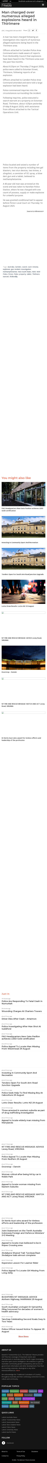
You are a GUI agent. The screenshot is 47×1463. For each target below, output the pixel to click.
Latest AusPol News (9, 1432)
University (37, 1395)
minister (18, 1399)
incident (17, 269)
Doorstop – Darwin (11, 1167)
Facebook (10, 1443)
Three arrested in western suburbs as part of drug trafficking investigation (23, 1111)
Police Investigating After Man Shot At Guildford (21, 1027)
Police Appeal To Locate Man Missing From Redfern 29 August (21, 1158)
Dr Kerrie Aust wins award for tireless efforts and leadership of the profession (22, 1222)
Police (16, 274)
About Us (4, 1451)
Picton (10, 274)
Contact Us (5, 1456)
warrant (6, 276)
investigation (26, 269)
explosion (6, 269)
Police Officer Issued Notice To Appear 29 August (23, 1330)
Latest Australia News (9, 1417)
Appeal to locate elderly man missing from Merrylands (23, 1121)
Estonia (35, 267)
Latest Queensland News (10, 1422)
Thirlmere (36, 274)
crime (32, 1406)
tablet (29, 274)
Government (14, 1391)
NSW (34, 272)
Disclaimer (34, 1451)
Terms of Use (21, 1451)
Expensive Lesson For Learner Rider (20, 1263)
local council (19, 1395)
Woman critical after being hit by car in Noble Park (21, 1175)
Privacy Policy (21, 1456)
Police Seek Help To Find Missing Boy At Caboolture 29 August (22, 1094)
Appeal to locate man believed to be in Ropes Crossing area (21, 1244)
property (22, 274)
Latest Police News (8, 1427)
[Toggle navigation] (43, 4)
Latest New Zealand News (11, 1425)
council (24, 267)
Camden (18, 267)
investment (24, 1406)
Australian (23, 1391)
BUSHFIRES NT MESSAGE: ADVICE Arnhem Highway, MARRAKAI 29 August (22, 1298)
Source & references (35, 211)
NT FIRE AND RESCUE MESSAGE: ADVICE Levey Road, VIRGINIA (23, 1148)
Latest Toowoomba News (11, 1420)
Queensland (28, 1395)
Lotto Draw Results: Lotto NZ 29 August (22, 1103)
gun (12, 269)
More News (24, 1336)
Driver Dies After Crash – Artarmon (19, 1019)
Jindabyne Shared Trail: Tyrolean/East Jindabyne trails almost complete (21, 1254)
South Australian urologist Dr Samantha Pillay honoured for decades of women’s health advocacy (22, 1309)
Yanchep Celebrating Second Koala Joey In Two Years (23, 1320)
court (30, 267)
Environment (6, 1402)
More (18, 1370)
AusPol (11, 1399)
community (33, 1391)
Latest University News (10, 1430)
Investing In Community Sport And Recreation (19, 1074)
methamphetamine (10, 272)
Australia (11, 267)
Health (15, 1402)
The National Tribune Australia (26, 1460)
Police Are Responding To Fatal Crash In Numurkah (22, 1002)
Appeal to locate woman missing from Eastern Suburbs (21, 1185)
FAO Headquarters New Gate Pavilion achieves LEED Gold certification (21, 1037)
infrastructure (24, 1402)
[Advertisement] (23, 139)
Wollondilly (14, 276)
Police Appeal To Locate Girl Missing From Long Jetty (23, 1271)
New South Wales (24, 272)
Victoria (10, 1395)
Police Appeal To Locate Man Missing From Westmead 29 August (21, 1047)
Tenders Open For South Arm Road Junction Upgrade (20, 1084)
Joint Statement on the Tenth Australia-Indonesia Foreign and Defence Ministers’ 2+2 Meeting (23, 1233)
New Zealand (35, 1402)
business (5, 1406)
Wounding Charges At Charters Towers (22, 1011)
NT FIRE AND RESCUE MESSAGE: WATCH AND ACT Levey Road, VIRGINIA (23, 1195)
